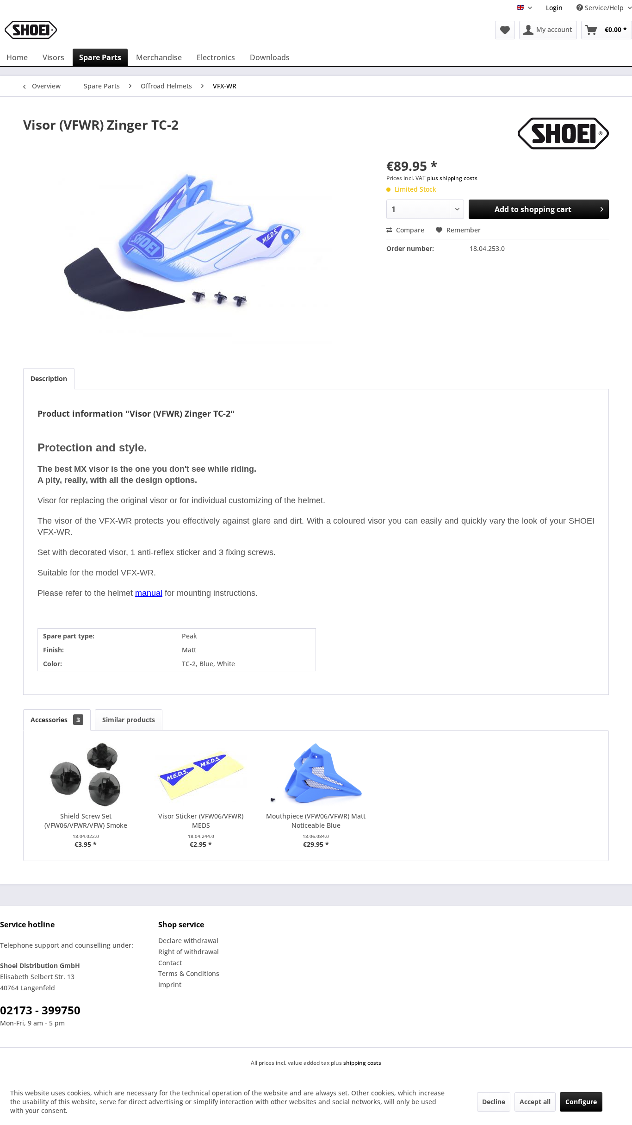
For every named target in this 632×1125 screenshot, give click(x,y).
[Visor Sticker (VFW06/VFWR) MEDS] (201, 774)
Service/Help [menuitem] (604, 7)
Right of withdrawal (188, 951)
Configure (581, 1101)
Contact (170, 962)
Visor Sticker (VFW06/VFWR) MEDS (200, 821)
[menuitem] (554, 7)
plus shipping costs (452, 178)
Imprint (169, 984)
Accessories (55, 719)
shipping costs (362, 1063)
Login (554, 7)
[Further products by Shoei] (563, 134)
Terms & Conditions (188, 973)
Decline (493, 1101)
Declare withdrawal (188, 940)
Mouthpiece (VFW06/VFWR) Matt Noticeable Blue (316, 821)
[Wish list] (505, 30)
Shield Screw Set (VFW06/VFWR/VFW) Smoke (85, 821)
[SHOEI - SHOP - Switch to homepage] (31, 30)
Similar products (128, 719)
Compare (409, 229)
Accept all (535, 1101)
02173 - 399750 (40, 1010)
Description (49, 378)
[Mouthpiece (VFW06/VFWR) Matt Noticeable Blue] (316, 774)
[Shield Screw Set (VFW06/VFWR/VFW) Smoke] (85, 774)
